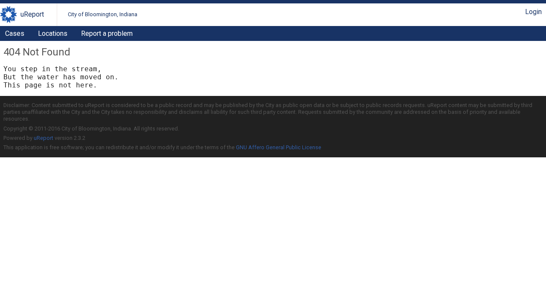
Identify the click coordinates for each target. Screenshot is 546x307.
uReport (32, 14)
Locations (52, 33)
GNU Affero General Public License (278, 147)
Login (533, 12)
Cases (14, 33)
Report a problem (107, 33)
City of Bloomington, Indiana (102, 14)
